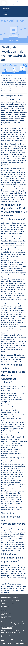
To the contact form (6, 636)
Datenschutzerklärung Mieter (6, 614)
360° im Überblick (15, 600)
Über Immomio (4, 600)
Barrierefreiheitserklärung (7, 619)
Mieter (13, 603)
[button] (25, 643)
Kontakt (5, 14)
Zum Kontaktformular (7, 627)
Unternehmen (6, 8)
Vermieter (14, 601)
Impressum (3, 612)
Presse (2, 601)
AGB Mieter (3, 610)
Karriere (5, 12)
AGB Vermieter (4, 609)
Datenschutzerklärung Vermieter (6, 617)
